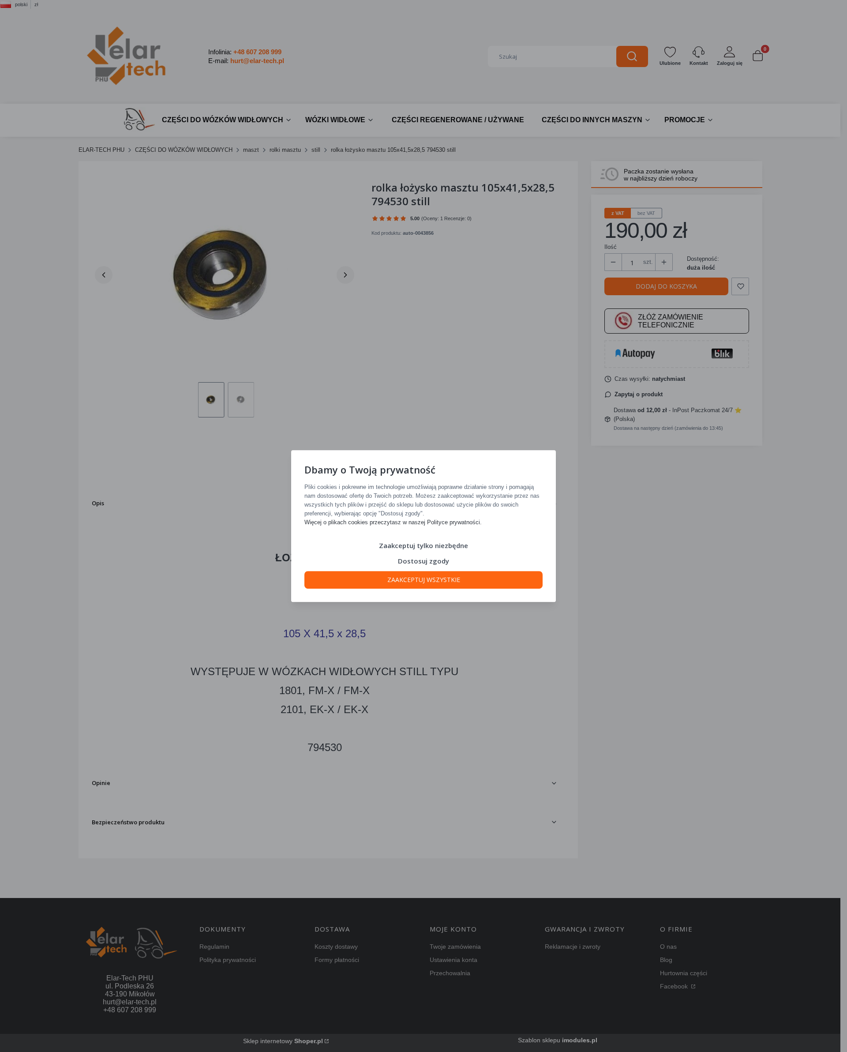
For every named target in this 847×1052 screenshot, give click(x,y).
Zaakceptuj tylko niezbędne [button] (423, 545)
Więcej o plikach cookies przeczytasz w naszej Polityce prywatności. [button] (393, 522)
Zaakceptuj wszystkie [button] (423, 579)
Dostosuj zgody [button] (423, 560)
